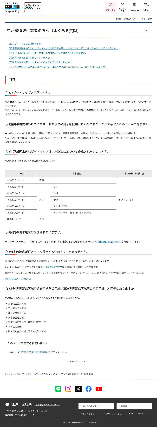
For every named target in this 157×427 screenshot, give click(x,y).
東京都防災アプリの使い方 (18, 279)
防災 (29, 374)
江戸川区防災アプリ (50, 267)
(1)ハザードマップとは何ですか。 (26, 44)
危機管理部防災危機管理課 (35, 352)
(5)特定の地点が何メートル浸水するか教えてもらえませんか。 (40, 62)
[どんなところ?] (31, 7)
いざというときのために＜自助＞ (46, 374)
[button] (134, 7)
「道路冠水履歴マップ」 (109, 241)
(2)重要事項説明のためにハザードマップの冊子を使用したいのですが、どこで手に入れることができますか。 (63, 48)
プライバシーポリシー (115, 414)
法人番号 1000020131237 (47, 405)
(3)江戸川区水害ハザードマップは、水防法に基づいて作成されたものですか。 (48, 53)
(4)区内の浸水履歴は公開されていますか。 (30, 57)
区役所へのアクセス (91, 406)
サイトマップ (137, 414)
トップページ (10, 374)
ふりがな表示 (122, 10)
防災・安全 (21, 374)
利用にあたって (87, 414)
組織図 (124, 406)
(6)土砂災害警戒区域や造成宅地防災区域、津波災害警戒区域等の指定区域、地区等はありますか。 (58, 67)
